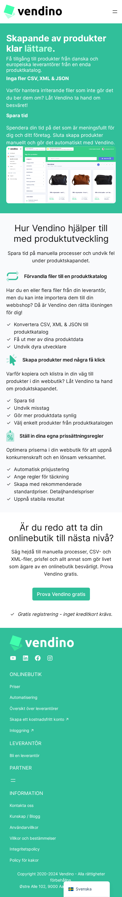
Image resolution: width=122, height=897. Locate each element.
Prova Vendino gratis (61, 594)
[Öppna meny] (115, 11)
